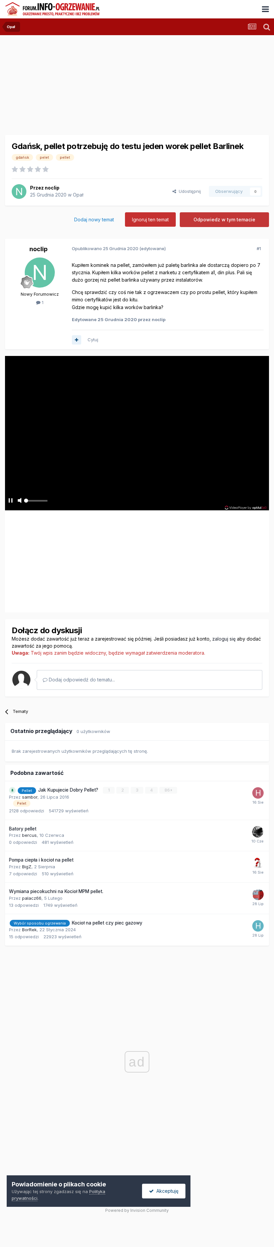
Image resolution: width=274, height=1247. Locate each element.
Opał (78, 195)
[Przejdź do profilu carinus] (258, 894)
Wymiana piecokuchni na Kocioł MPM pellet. (56, 891)
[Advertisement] (83, 560)
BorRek (29, 929)
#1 (259, 248)
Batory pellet (22, 828)
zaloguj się (224, 639)
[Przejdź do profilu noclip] (19, 191)
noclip (52, 188)
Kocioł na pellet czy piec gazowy (107, 923)
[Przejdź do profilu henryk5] (258, 926)
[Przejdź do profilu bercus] (257, 831)
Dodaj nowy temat (94, 219)
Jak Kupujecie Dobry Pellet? (69, 790)
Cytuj (93, 339)
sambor (29, 797)
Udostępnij (188, 191)
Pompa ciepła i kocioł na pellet (41, 860)
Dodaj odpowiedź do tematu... (81, 679)
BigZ (26, 866)
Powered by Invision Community (137, 1210)
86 (167, 790)
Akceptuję (166, 1191)
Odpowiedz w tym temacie (224, 219)
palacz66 (31, 898)
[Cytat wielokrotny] (76, 340)
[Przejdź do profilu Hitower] (258, 793)
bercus (29, 835)
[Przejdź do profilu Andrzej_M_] (258, 863)
